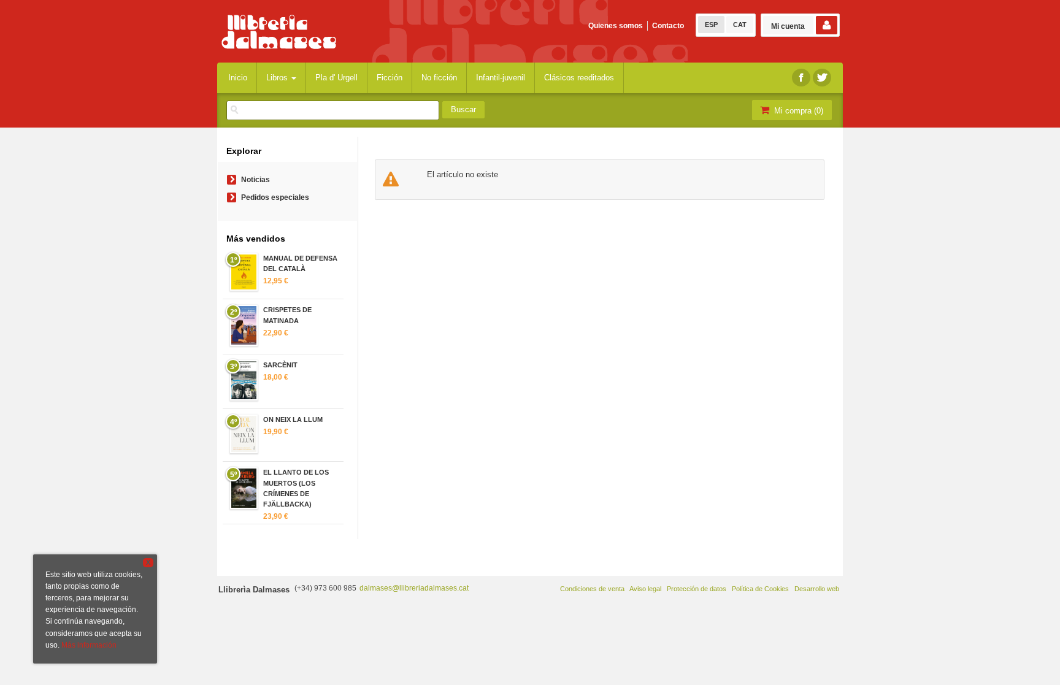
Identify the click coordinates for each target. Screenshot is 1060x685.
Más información (89, 645)
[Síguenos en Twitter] (822, 77)
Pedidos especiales (275, 197)
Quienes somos (615, 25)
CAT (740, 24)
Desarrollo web (816, 588)
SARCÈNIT (280, 365)
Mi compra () (797, 110)
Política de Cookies (760, 588)
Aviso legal (645, 588)
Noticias (255, 179)
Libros (278, 77)
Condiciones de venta (592, 588)
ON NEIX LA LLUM (293, 419)
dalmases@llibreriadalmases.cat (414, 588)
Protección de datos (696, 588)
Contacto (668, 25)
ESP (711, 24)
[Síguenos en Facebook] (801, 77)
